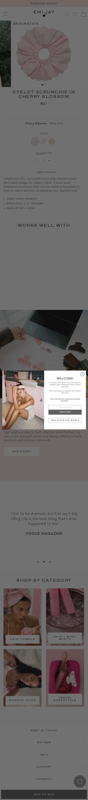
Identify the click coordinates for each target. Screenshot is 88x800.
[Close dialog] (82, 374)
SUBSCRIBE (65, 412)
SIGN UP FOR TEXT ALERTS (65, 420)
